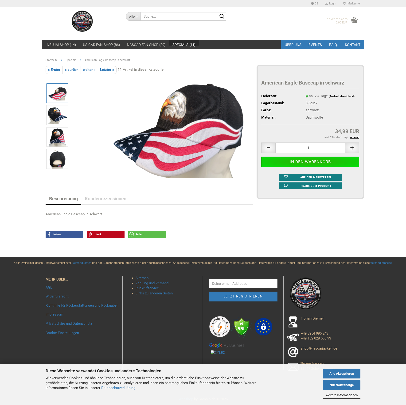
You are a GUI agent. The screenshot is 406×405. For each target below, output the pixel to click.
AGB (49, 287)
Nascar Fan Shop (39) (146, 44)
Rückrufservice (147, 288)
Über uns (293, 45)
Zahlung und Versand (152, 283)
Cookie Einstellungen (62, 333)
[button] (315, 3)
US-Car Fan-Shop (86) (101, 44)
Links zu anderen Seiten (154, 293)
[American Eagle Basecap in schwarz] (177, 126)
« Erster (54, 70)
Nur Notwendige (342, 385)
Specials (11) (183, 44)
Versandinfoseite (381, 263)
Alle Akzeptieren (341, 373)
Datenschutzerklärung (118, 388)
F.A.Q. (333, 45)
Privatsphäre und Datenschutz (69, 323)
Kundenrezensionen (105, 198)
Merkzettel (353, 3)
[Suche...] (221, 16)
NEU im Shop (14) (61, 44)
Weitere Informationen (341, 395)
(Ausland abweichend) (342, 96)
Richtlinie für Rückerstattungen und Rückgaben (82, 305)
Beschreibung (63, 198)
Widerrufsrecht (57, 296)
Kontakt (352, 45)
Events (315, 45)
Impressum (54, 314)
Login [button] (332, 3)
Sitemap (142, 278)
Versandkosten (82, 263)
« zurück (71, 70)
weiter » (89, 70)
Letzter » (107, 70)
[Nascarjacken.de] (82, 21)
